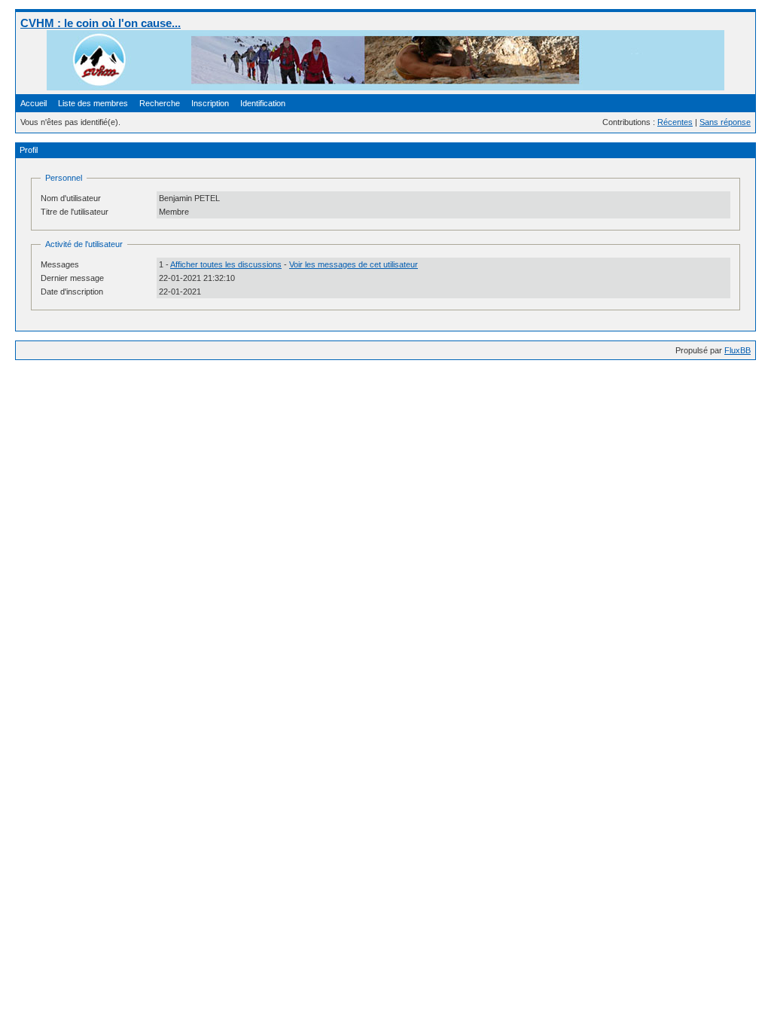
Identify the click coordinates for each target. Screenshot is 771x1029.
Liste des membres (93, 103)
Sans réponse (725, 122)
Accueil (33, 103)
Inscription (210, 103)
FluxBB (737, 350)
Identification (262, 103)
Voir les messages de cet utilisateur (353, 264)
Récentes (675, 122)
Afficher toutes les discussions (226, 264)
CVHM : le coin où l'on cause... (100, 23)
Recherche (159, 103)
